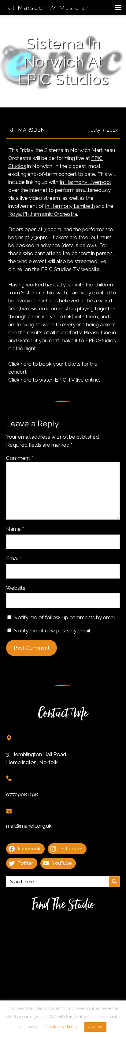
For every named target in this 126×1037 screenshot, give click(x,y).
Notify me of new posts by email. (52, 630)
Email (14, 558)
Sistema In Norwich (44, 292)
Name (15, 529)
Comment (19, 458)
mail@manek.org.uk (29, 826)
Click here (19, 364)
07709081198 (22, 794)
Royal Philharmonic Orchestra (42, 214)
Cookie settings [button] (61, 1027)
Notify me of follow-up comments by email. (65, 617)
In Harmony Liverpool (85, 182)
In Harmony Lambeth (70, 206)
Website (16, 588)
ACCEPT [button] (95, 1027)
